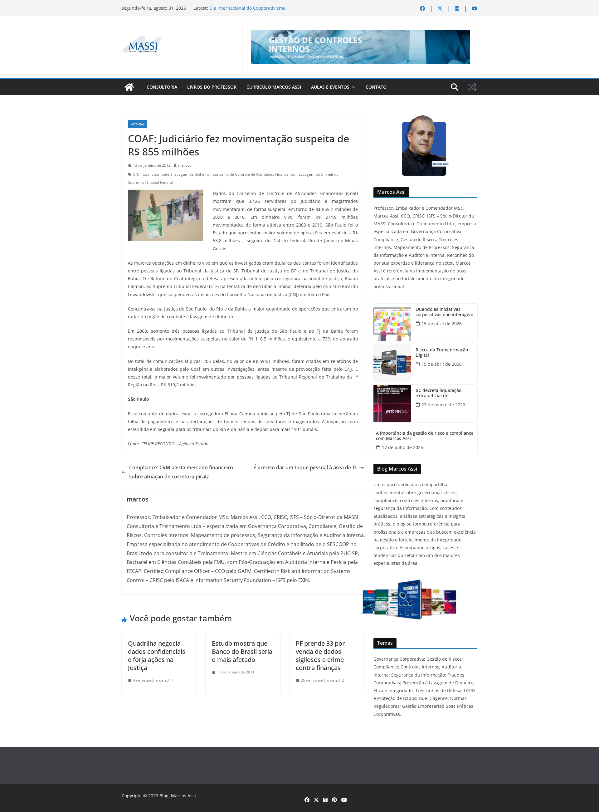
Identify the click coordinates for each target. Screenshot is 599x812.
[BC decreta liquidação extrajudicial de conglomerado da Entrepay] (392, 403)
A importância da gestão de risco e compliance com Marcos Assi (425, 436)
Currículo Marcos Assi (273, 87)
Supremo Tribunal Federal (150, 182)
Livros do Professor (211, 87)
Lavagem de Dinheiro (317, 174)
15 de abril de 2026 (441, 323)
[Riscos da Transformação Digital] (392, 363)
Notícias (137, 124)
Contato (376, 87)
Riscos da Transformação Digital (442, 352)
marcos (184, 165)
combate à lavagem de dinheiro (181, 174)
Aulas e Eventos (330, 87)
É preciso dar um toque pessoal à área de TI (305, 467)
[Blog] (129, 87)
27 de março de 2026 (443, 405)
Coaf (147, 174)
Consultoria (162, 87)
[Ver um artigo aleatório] (472, 87)
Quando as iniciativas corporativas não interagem (444, 312)
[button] (352, 87)
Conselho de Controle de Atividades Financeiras (253, 174)
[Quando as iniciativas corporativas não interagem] (392, 322)
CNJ (136, 174)
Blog (163, 796)
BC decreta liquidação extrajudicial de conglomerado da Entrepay (444, 393)
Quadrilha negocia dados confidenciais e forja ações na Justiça (156, 655)
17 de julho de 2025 (402, 447)
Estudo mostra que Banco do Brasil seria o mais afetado (242, 651)
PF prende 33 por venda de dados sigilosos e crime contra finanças (320, 655)
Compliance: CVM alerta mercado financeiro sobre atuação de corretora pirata (181, 472)
